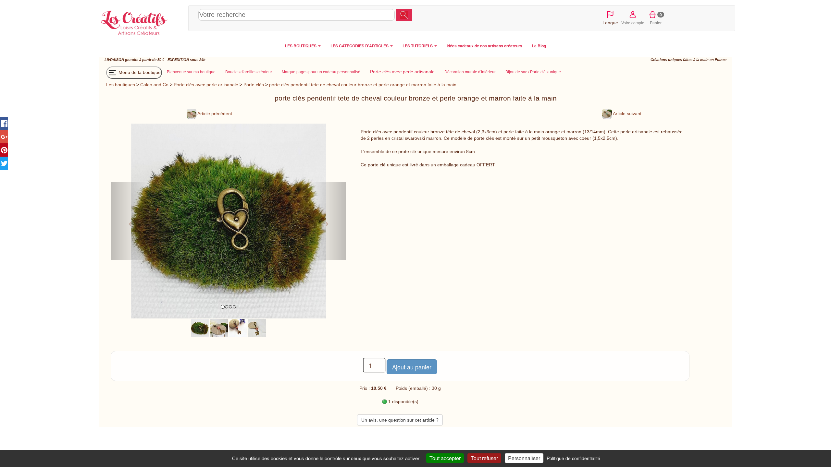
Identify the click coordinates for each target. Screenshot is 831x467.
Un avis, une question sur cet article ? (400, 420)
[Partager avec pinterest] (4, 150)
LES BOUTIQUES (301, 46)
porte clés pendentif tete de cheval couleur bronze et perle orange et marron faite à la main (362, 84)
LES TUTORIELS (418, 46)
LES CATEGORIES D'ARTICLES (360, 46)
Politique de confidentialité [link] (573, 458)
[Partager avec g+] (4, 136)
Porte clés (253, 84)
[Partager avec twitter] (4, 163)
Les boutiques (120, 84)
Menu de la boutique (139, 72)
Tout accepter (445, 458)
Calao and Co (154, 84)
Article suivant (626, 113)
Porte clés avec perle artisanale (206, 84)
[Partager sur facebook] (4, 123)
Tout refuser (484, 458)
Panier (656, 18)
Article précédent (214, 113)
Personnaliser (524, 458)
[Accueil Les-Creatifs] (142, 21)
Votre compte (632, 22)
